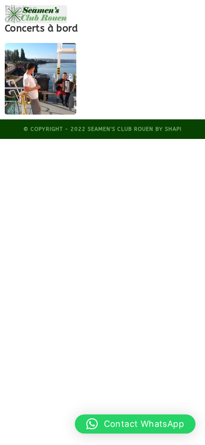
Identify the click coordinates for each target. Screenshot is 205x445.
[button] (135, 424)
